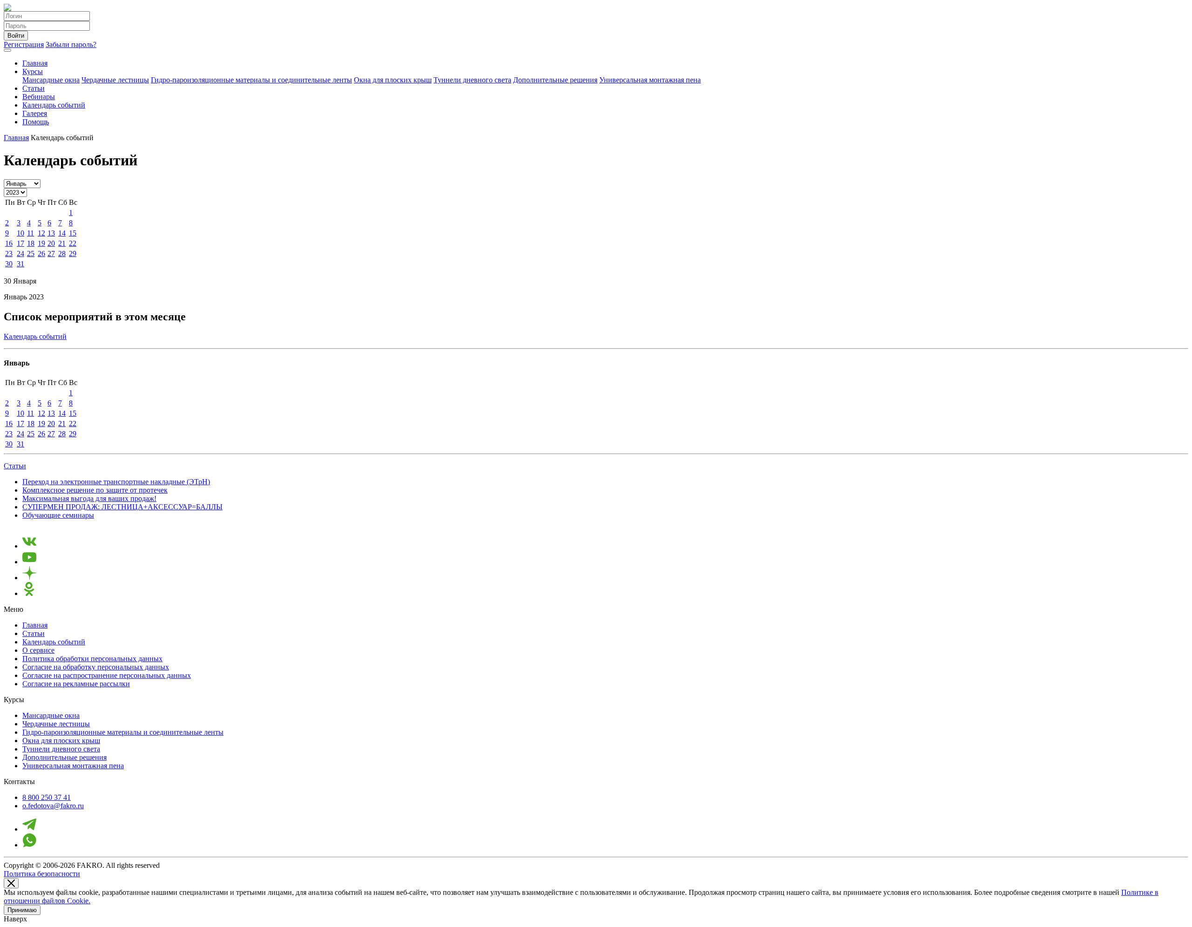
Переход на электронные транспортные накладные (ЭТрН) (116, 482)
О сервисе (38, 650)
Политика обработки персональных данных (92, 659)
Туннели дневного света (472, 80)
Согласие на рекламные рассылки (76, 684)
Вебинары (38, 97)
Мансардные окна (51, 80)
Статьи (33, 88)
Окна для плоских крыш (393, 80)
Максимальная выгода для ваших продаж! (89, 498)
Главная (34, 63)
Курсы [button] (32, 71)
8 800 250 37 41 (46, 797)
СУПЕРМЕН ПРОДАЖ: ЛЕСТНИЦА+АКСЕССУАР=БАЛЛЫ (122, 507)
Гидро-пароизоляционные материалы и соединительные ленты (251, 80)
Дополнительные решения (555, 80)
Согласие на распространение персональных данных (106, 675)
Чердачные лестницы (115, 80)
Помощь (35, 122)
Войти (15, 35)
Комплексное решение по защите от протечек (95, 490)
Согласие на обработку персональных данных (95, 667)
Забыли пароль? (71, 44)
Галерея (34, 113)
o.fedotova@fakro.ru (53, 806)
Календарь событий (53, 105)
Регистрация (24, 44)
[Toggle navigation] (7, 50)
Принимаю (22, 910)
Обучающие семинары (58, 515)
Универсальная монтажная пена (650, 80)
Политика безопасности (42, 874)
